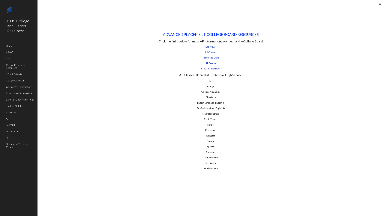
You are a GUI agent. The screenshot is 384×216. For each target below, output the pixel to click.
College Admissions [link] (16, 80)
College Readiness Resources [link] (15, 66)
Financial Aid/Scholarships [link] (19, 93)
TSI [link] (7, 137)
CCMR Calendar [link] (14, 74)
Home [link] (9, 45)
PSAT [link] (9, 58)
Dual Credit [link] (12, 112)
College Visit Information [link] (18, 86)
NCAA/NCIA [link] (12, 131)
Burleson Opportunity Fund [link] (20, 99)
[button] (380, 4)
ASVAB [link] (9, 52)
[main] (210, 102)
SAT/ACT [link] (10, 124)
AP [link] (7, 118)
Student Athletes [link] (14, 105)
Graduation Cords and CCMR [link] (17, 145)
